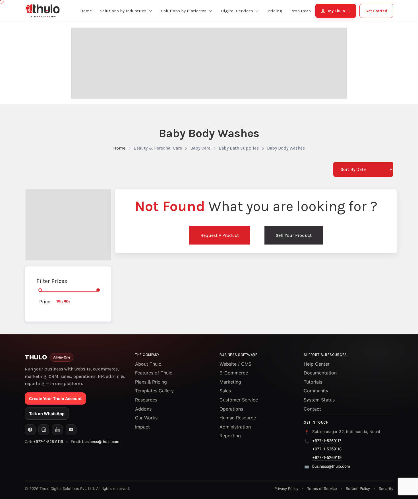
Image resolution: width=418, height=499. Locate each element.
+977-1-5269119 (327, 457)
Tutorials (313, 382)
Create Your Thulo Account (55, 398)
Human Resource (238, 418)
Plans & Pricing (151, 382)
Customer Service (239, 400)
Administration (235, 427)
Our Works (146, 418)
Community (316, 391)
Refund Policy (358, 488)
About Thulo (148, 364)
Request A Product (219, 235)
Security (386, 488)
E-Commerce (234, 373)
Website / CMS (235, 364)
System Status (319, 400)
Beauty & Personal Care (158, 148)
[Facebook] (30, 429)
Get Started (376, 11)
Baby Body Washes (286, 148)
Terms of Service (322, 488)
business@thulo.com (100, 441)
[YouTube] (71, 429)
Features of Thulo (154, 373)
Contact (312, 409)
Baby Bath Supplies (239, 148)
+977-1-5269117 (327, 440)
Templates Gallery (154, 391)
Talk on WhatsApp (47, 413)
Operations (231, 409)
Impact (142, 427)
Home (119, 148)
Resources (146, 400)
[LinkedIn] (57, 429)
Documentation (320, 373)
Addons (143, 409)
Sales (225, 391)
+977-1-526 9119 (48, 441)
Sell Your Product (294, 235)
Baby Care (200, 148)
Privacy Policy (286, 488)
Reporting (230, 435)
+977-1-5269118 (327, 449)
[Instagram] (43, 429)
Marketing (230, 382)
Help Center (317, 364)
